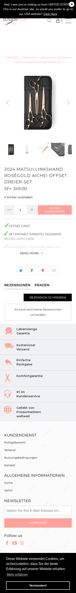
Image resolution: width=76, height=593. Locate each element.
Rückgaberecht (15, 442)
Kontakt (9, 465)
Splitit (8, 490)
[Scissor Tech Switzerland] (19, 21)
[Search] (50, 21)
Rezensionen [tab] (17, 285)
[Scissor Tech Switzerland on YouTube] (15, 543)
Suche (8, 482)
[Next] (68, 102)
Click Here (50, 14)
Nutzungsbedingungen (20, 457)
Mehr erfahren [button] (17, 574)
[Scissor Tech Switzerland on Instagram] (22, 543)
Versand (9, 450)
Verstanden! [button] (38, 585)
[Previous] (8, 102)
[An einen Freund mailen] (53, 270)
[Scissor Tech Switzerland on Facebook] (7, 543)
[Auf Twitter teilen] (20, 270)
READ (29, 253)
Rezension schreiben (48, 297)
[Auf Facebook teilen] (31, 270)
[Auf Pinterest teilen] (43, 270)
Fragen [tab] (42, 285)
